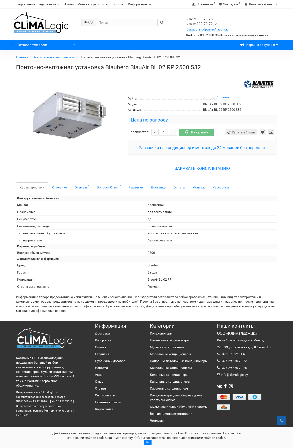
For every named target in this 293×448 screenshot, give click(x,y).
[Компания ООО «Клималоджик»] (44, 337)
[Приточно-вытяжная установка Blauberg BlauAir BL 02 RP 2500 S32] (68, 119)
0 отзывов (223, 97)
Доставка (158, 187)
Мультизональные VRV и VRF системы (179, 407)
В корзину (199, 132)
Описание (59, 187)
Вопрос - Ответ (109, 187)
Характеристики (32, 187)
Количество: (139, 132)
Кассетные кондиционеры (169, 388)
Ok (147, 442)
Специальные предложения (35, 4)
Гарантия (136, 187)
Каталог (31, 45)
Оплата (179, 187)
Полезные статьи (108, 402)
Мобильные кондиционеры (170, 354)
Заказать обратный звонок (207, 29)
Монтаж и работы (90, 4)
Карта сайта (104, 409)
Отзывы (82, 187)
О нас (99, 381)
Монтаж (199, 187)
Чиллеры (157, 420)
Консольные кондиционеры (171, 368)
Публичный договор (110, 361)
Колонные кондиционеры (169, 374)
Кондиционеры (161, 333)
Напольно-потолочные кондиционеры (179, 361)
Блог (116, 4)
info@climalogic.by (234, 374)
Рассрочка (221, 187)
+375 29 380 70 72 (233, 361)
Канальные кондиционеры (170, 381)
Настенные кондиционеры (170, 340)
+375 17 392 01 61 (233, 354)
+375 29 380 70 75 (233, 368)
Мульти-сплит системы (167, 347)
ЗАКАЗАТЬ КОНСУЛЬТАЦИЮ (202, 168)
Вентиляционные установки (54, 57)
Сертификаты (105, 395)
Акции (69, 4)
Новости (101, 368)
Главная (22, 57)
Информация (138, 4)
